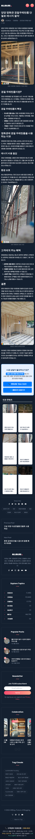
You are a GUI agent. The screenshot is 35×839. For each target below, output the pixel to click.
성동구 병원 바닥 (19, 784)
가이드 (7, 788)
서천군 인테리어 (9, 781)
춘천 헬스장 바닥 (21, 774)
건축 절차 (8, 784)
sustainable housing (12, 770)
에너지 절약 (17, 512)
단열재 (9, 512)
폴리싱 (9, 614)
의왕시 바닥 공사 (21, 791)
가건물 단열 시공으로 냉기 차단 (21, 649)
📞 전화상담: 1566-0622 (17, 384)
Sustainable (9, 791)
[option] (17, 732)
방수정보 (10, 606)
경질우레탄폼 (22, 509)
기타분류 (10, 619)
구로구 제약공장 (22, 781)
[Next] (19, 749)
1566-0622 (26, 828)
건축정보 (10, 597)
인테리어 (10, 593)
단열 (30, 509)
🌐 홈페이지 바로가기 (17, 390)
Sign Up (17, 692)
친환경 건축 (6, 509)
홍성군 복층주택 (9, 777)
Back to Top (18, 819)
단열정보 (15, 20)
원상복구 (10, 610)
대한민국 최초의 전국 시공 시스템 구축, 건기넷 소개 (17, 742)
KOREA (8, 20)
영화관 (26, 512)
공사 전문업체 (9, 795)
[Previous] (16, 749)
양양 (14, 509)
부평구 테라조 (9, 774)
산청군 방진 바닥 (17, 788)
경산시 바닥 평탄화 (23, 777)
